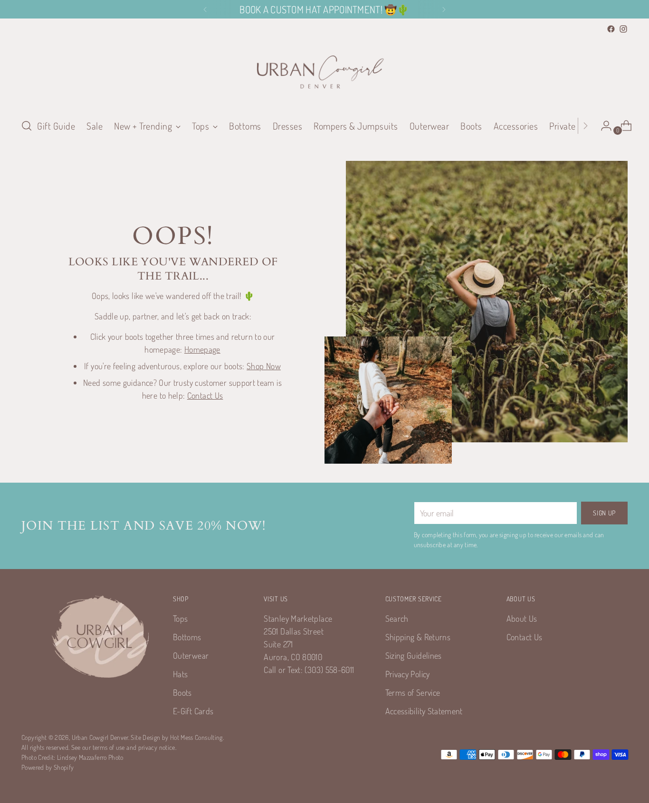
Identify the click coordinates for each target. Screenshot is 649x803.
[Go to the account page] (602, 125)
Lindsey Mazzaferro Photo (90, 757)
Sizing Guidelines (413, 655)
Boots (182, 692)
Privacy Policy (407, 674)
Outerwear (191, 655)
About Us (521, 618)
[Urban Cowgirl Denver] (324, 73)
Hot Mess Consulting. (197, 737)
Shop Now (264, 366)
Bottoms (187, 637)
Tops (180, 618)
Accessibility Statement (424, 711)
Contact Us (205, 395)
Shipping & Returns (417, 637)
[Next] (443, 9)
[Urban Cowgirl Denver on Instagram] (623, 29)
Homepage (202, 349)
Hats (180, 674)
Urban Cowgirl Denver (100, 737)
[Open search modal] (26, 125)
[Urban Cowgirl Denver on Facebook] (611, 29)
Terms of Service (412, 692)
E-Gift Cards (193, 711)
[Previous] (205, 9)
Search (397, 618)
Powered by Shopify (47, 767)
